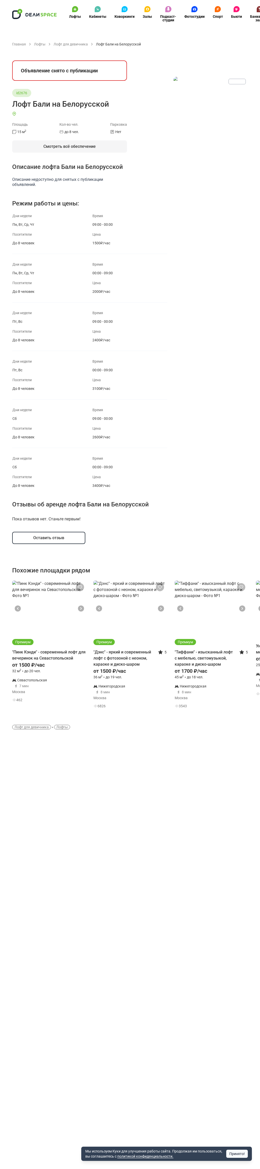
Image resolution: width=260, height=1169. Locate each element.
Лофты (75, 16)
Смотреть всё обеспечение (69, 146)
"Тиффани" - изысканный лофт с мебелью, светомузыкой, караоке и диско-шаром (204, 658)
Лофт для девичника (31, 727)
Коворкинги (125, 16)
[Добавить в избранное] (80, 587)
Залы (147, 16)
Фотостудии (194, 16)
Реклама (237, 81)
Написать (69, 698)
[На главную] (34, 14)
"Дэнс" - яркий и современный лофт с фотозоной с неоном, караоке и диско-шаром (122, 658)
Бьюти (236, 16)
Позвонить (69, 684)
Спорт (218, 16)
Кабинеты (97, 16)
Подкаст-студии (168, 18)
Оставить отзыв (48, 537)
